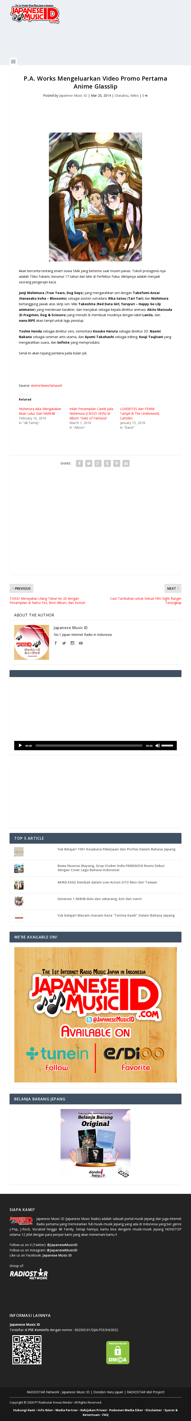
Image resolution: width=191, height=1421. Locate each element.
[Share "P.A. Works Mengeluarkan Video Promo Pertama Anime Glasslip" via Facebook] (79, 463)
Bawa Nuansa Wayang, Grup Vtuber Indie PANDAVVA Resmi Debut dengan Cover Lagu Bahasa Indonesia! (111, 867)
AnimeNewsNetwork (46, 385)
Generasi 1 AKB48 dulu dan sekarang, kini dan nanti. (100, 899)
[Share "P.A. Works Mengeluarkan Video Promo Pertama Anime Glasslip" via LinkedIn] (126, 463)
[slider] (167, 745)
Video (134, 95)
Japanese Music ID (73, 95)
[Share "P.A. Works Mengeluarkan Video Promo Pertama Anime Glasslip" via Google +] (98, 463)
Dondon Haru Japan (108, 1392)
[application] (95, 745)
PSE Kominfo (38, 1330)
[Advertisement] (94, 43)
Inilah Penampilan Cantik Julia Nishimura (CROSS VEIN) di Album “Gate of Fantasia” (91, 413)
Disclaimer (154, 1410)
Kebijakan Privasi (93, 1410)
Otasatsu (121, 95)
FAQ (105, 1415)
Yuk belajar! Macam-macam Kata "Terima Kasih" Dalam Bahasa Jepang (116, 915)
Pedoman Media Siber (126, 1410)
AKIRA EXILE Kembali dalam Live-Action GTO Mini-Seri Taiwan (107, 882)
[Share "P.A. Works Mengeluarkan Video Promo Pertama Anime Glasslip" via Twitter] (88, 463)
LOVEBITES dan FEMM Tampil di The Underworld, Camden (140, 413)
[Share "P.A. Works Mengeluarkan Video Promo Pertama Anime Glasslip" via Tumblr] (107, 463)
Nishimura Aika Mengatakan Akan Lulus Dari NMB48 (40, 411)
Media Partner (66, 1410)
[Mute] (157, 745)
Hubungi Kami (24, 1410)
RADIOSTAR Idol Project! (145, 1392)
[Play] (20, 745)
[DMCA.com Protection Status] (118, 1363)
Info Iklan (45, 1410)
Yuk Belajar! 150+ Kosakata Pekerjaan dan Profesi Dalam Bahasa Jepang (116, 849)
